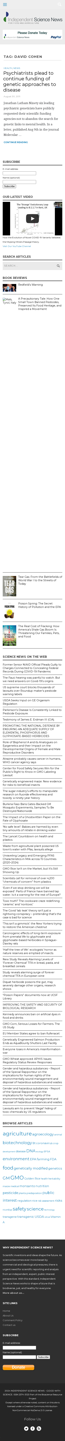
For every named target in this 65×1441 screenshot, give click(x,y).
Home (6, 1310)
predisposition (34, 1193)
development (9, 1151)
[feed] (39, 1428)
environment (16, 1158)
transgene (10, 1216)
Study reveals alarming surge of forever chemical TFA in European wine (28, 974)
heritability (54, 1178)
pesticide (10, 1193)
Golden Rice (32, 1178)
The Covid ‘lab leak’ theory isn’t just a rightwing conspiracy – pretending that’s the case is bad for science (32, 914)
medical (14, 1186)
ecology (39, 1151)
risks (58, 1200)
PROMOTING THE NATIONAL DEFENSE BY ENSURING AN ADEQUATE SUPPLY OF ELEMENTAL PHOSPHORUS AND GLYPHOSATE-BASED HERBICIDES (31, 731)
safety (19, 1209)
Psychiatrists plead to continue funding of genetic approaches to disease (29, 81)
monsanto (27, 1186)
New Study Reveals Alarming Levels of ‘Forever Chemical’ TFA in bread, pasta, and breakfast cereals (31, 963)
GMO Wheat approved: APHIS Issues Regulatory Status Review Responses (27, 1060)
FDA (53, 1159)
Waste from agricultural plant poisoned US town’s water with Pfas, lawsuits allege (31, 847)
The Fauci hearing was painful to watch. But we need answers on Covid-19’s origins (31, 679)
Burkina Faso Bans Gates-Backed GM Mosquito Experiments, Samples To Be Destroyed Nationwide (28, 807)
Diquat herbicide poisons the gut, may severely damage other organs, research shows (29, 985)
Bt (34, 1143)
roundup (7, 1209)
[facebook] (32, 1428)
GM (6, 1178)
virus (47, 1216)
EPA (33, 1159)
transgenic (25, 1216)
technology (49, 1210)
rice (34, 1200)
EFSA (47, 1151)
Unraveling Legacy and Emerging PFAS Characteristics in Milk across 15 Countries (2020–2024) (29, 859)
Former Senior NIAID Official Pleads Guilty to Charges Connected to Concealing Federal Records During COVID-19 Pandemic (32, 668)
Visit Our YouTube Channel (17, 246)
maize (6, 1186)
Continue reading (16, 142)
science (35, 1209)
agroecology (43, 1134)
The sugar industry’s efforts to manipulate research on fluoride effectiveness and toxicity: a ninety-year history (30, 794)
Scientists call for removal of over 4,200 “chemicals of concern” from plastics (28, 880)
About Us (8, 1315)
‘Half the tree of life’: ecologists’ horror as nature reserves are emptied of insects (29, 951)
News (16, 68)
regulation (24, 1200)
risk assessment (46, 1200)
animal (58, 1134)
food (8, 1168)
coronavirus (44, 1143)
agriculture (17, 1133)
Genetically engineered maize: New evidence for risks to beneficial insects (32, 783)
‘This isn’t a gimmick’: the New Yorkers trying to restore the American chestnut (32, 925)
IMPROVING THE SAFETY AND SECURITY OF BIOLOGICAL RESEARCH (32, 1006)
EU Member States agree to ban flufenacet (31, 1033)
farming (43, 1159)
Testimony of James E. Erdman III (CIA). (29, 719)
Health (8, 68)
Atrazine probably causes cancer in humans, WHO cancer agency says (32, 760)
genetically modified (31, 1168)
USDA (39, 1216)
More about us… (13, 1292)
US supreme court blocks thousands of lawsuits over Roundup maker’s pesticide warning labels (30, 691)
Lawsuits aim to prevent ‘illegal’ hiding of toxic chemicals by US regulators (29, 1110)
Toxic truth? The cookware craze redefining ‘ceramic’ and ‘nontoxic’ (31, 902)
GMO (17, 1177)
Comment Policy (12, 1320)
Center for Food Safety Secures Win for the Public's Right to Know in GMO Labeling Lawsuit (31, 772)
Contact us (9, 1324)
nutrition (42, 1186)
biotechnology (17, 1142)
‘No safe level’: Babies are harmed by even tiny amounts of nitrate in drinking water (30, 828)
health (44, 1178)
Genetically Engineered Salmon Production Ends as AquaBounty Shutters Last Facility (31, 1041)
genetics (55, 1168)
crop (55, 1143)
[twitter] (26, 1428)
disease (21, 1151)
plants (22, 1193)
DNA (31, 1150)
